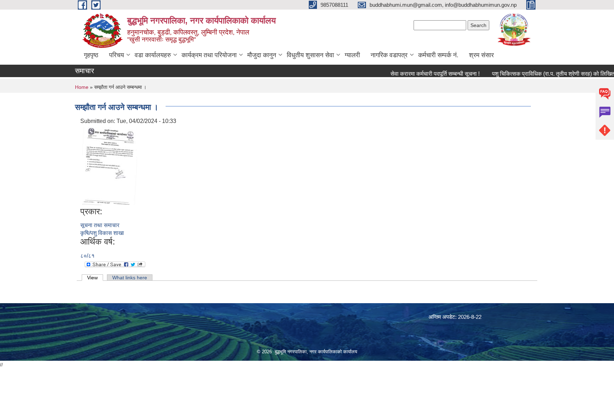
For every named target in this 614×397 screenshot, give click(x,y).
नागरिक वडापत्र (389, 55)
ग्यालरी (352, 55)
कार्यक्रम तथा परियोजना (209, 55)
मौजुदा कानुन (261, 55)
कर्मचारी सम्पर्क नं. (438, 55)
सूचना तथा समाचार (99, 225)
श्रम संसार (481, 55)
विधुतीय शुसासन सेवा (310, 55)
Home (81, 87)
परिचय (116, 55)
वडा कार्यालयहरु (153, 55)
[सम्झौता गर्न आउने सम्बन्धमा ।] (109, 165)
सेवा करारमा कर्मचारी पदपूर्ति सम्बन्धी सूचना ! (427, 74)
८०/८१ (87, 256)
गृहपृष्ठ (91, 55)
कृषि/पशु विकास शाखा (102, 233)
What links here (129, 277)
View (95, 277)
